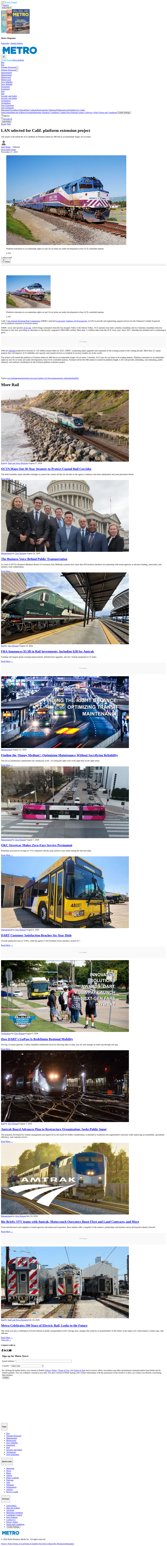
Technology (6, 101)
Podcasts (40, 110)
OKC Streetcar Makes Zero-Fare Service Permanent (36, 845)
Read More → (7, 479)
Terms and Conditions (108, 112)
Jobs (46, 110)
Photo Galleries (31, 110)
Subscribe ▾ (6, 8)
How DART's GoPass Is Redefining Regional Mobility (37, 1039)
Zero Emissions (7, 105)
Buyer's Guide (79, 110)
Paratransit (5, 87)
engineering (23, 378)
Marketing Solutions (41, 112)
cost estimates (12, 378)
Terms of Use (18, 1544)
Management (6, 73)
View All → (6, 1340)
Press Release (72, 112)
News (19, 2)
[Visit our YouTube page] (10, 1351)
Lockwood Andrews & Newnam (41, 378)
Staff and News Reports (18, 463)
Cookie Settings (124, 113)
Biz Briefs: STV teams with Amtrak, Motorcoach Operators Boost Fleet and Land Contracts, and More (70, 1221)
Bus (2, 62)
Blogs (16, 110)
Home (3, 124)
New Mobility (7, 82)
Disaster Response (8, 67)
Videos (22, 110)
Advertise (29, 112)
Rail (2, 91)
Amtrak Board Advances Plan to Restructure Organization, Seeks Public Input (53, 1129)
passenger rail (60, 378)
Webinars (52, 110)
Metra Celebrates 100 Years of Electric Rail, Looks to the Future (44, 1325)
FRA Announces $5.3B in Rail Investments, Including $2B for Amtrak (47, 651)
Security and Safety (9, 96)
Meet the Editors (18, 112)
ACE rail (27, 328)
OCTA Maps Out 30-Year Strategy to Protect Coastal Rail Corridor (46, 469)
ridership (12, 351)
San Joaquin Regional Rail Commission (23, 321)
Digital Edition (17, 43)
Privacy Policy (93, 112)
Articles (25, 2)
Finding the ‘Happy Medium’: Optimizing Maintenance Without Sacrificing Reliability (59, 755)
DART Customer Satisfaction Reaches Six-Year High (36, 935)
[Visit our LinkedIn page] (5, 1351)
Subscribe (5, 43)
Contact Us (82, 112)
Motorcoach (6, 77)
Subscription (6, 112)
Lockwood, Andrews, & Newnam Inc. (72, 321)
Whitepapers (61, 110)
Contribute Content (58, 112)
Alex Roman (20, 553)
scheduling (70, 378)
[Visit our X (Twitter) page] (7, 1351)
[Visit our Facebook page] (2, 1351)
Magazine (5, 110)
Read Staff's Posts (8, 150)
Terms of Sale (29, 1544)
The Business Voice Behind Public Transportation (34, 559)
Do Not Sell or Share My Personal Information (54, 1544)
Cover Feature (11, 2)
